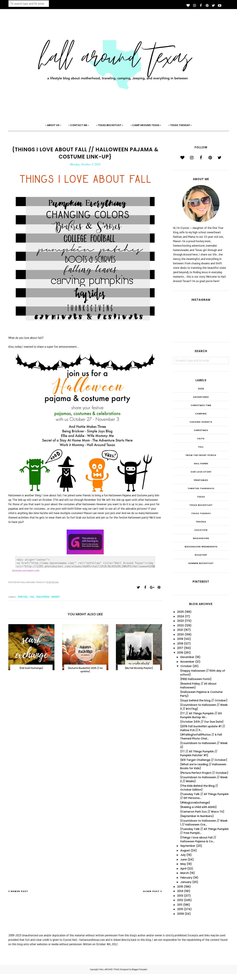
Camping (201, 413)
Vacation (200, 529)
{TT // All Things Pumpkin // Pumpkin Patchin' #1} (198, 753)
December (187, 657)
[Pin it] (159, 587)
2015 (180, 886)
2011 (179, 905)
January (185, 882)
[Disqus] (85, 736)
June (183, 859)
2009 (180, 914)
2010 (180, 909)
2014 (180, 891)
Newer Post (19, 891)
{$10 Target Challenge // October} (203, 760)
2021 (180, 630)
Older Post (151, 891)
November (187, 661)
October (186, 666)
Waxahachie (201, 538)
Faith (200, 438)
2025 (201, 388)
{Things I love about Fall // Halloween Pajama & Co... (198, 839)
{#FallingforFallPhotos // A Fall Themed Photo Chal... (201, 736)
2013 (180, 896)
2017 (180, 648)
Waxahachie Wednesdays (201, 546)
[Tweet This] (138, 587)
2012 (180, 900)
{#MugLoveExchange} (195, 802)
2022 (180, 625)
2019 (180, 639)
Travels (201, 521)
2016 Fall (23, 596)
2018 (180, 643)
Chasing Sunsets (201, 421)
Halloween (42, 596)
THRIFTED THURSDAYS (201, 488)
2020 (180, 634)
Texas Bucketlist (201, 505)
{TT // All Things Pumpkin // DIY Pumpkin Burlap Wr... (201, 715)
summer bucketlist (201, 563)
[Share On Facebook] (145, 587)
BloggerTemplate (139, 969)
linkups (55, 596)
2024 (180, 616)
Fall (32, 596)
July (183, 855)
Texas (201, 496)
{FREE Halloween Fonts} (195, 679)
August (185, 850)
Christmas (201, 430)
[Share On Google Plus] (152, 587)
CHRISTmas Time (201, 405)
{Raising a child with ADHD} (198, 807)
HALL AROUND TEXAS (109, 969)
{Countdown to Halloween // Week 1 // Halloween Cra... (204, 822)
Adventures (201, 396)
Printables (201, 480)
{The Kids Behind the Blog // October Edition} (199, 788)
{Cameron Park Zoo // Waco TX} (202, 811)
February (186, 877)
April (183, 868)
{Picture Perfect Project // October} (204, 773)
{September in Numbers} (197, 816)
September (187, 846)
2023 (180, 621)
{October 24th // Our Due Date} (201, 722)
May (183, 864)
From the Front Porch (201, 455)
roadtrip (201, 554)
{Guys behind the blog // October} (203, 700)
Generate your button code (25, 570)
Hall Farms (201, 463)
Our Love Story (201, 471)
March (184, 873)
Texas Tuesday (201, 513)
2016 (180, 652)
